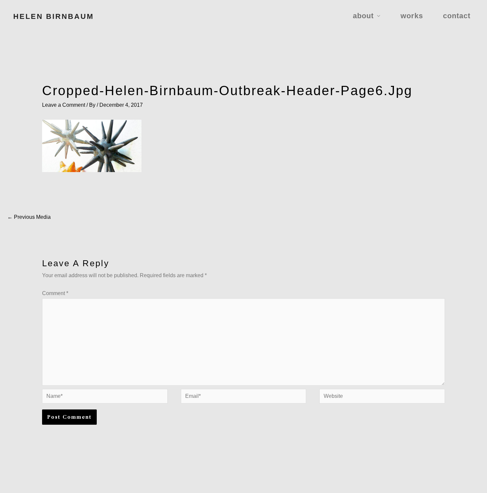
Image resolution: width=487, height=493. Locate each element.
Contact (456, 16)
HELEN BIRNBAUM (53, 16)
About (363, 16)
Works (412, 16)
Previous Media (29, 217)
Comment (55, 293)
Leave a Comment (63, 105)
